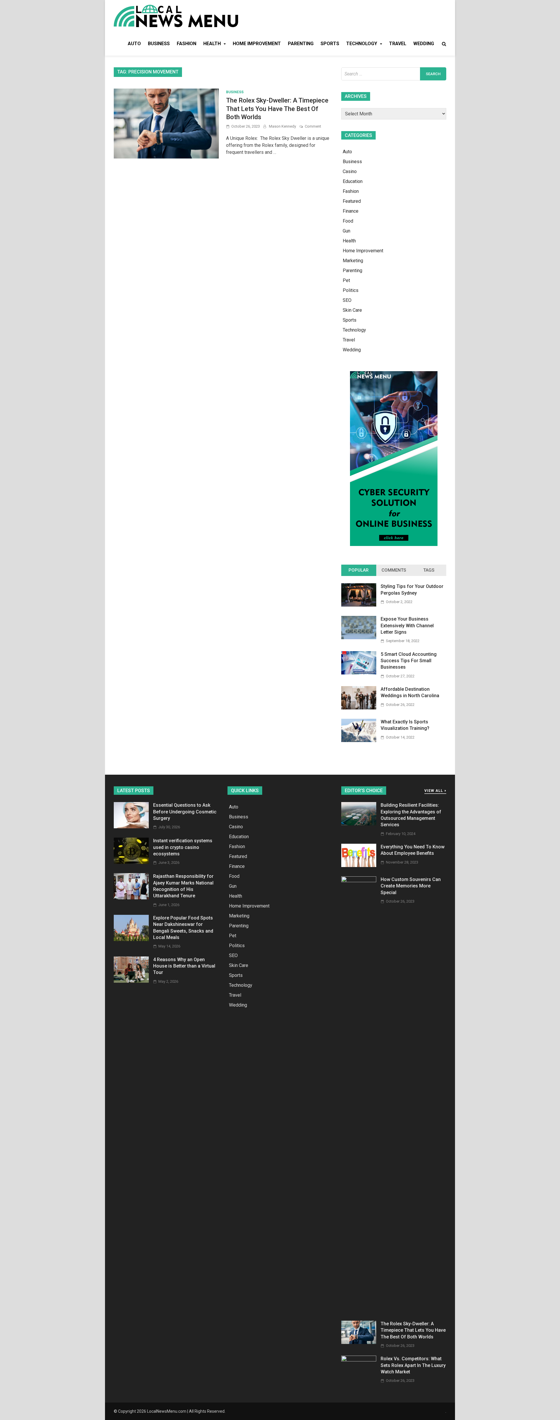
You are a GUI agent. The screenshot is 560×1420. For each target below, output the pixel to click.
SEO (347, 300)
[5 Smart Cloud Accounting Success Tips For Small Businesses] (358, 673)
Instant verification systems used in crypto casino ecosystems (182, 847)
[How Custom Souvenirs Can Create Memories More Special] (358, 880)
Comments (394, 570)
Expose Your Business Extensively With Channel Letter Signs (407, 625)
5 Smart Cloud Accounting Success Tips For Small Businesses (409, 660)
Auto (134, 43)
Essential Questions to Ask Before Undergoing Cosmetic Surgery (184, 811)
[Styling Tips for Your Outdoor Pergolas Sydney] (358, 605)
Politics (350, 290)
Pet (346, 280)
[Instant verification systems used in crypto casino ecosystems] (131, 862)
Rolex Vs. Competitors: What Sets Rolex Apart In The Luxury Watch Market (413, 1365)
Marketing (353, 260)
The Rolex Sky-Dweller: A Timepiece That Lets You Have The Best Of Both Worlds (277, 109)
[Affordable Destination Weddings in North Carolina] (358, 708)
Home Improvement (257, 43)
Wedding (423, 43)
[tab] (358, 570)
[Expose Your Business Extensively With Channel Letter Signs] (358, 637)
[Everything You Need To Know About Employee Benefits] (358, 865)
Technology (361, 43)
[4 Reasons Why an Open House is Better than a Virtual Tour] (131, 981)
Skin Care (352, 310)
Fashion (186, 43)
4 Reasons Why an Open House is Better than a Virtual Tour (184, 966)
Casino (350, 171)
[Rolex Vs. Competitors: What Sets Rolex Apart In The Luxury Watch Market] (358, 1360)
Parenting (301, 43)
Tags (428, 570)
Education (353, 181)
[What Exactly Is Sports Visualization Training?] (358, 740)
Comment (313, 126)
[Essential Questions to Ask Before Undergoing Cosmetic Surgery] (131, 826)
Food (348, 221)
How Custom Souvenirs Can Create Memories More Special (411, 886)
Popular (359, 570)
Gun (346, 231)
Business (159, 43)
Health (212, 43)
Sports (330, 43)
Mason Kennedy (282, 126)
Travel (397, 43)
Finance (350, 211)
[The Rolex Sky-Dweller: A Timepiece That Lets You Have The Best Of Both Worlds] (358, 1342)
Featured (352, 201)
